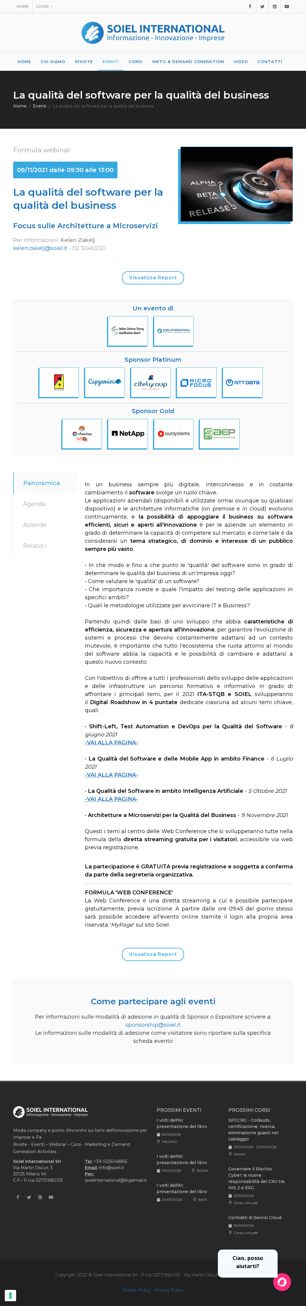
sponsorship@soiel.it (153, 1025)
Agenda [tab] (34, 504)
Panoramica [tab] (41, 483)
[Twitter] (262, 6)
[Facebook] (250, 6)
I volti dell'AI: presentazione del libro (182, 1123)
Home (23, 6)
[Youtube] (287, 6)
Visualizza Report (153, 277)
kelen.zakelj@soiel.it (40, 248)
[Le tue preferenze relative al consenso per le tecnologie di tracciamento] (10, 1295)
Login (42, 6)
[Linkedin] (275, 6)
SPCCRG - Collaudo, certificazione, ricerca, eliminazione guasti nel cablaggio (253, 1130)
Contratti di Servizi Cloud (254, 1217)
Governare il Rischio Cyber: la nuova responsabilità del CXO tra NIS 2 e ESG (256, 1178)
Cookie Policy (137, 1290)
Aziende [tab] (35, 524)
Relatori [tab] (34, 545)
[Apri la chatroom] (282, 1282)
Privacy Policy (168, 1290)
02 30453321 (89, 248)
